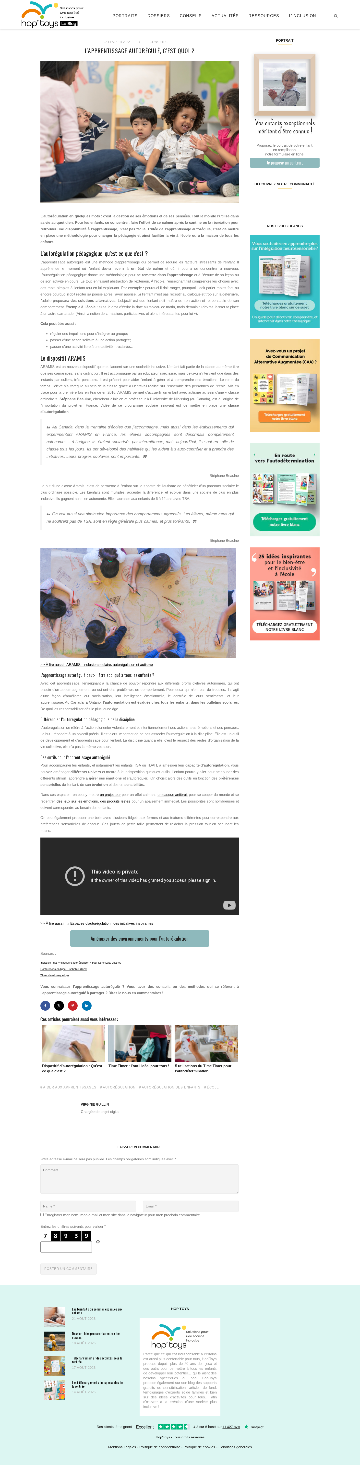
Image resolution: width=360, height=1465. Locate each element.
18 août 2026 (84, 1343)
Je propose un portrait (284, 162)
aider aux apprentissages (69, 1087)
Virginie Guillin (95, 1104)
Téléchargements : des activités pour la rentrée (97, 1360)
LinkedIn (290, 200)
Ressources (264, 16)
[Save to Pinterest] (73, 1006)
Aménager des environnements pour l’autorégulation (140, 938)
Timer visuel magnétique (54, 975)
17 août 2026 (84, 1368)
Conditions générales (235, 1447)
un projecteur (110, 794)
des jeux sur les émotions (77, 801)
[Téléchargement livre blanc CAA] (285, 385)
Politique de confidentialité (159, 1447)
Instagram (267, 200)
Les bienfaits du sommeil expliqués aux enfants (97, 1311)
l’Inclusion (302, 16)
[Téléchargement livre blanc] (285, 281)
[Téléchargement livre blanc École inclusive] (285, 593)
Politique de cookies (199, 1447)
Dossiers (158, 16)
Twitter (313, 200)
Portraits (125, 16)
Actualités (225, 16)
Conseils (191, 16)
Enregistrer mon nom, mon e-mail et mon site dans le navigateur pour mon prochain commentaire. (123, 1215)
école (213, 1087)
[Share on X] (59, 1006)
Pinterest (279, 200)
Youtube (302, 200)
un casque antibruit (172, 794)
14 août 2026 (84, 1392)
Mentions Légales (122, 1447)
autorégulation (119, 1087)
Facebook (255, 200)
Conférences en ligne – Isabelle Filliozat (63, 969)
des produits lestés (115, 801)
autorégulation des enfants (171, 1087)
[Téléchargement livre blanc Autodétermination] (285, 489)
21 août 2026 (84, 1319)
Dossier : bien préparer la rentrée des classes (96, 1335)
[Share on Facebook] (45, 1006)
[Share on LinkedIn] (87, 1006)
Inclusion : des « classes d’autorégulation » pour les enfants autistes (80, 962)
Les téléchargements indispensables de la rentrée (97, 1384)
